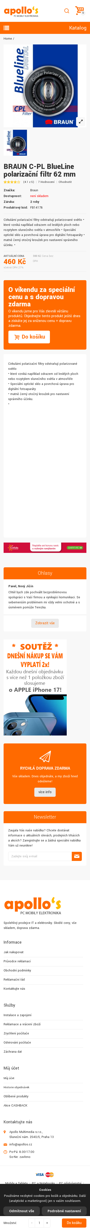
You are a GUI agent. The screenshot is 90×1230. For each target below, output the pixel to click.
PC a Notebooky (43, 1183)
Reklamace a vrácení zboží (22, 1024)
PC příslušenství (70, 1183)
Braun (34, 190)
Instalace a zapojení (17, 1015)
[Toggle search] (67, 11)
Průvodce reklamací (17, 961)
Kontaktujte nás (14, 989)
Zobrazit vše (45, 623)
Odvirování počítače (17, 1042)
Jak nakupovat (14, 952)
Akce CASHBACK (15, 1105)
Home (8, 39)
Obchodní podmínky (17, 970)
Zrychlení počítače (16, 1033)
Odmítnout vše (21, 1211)
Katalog (77, 27)
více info (45, 792)
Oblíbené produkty (16, 1096)
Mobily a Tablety (16, 1183)
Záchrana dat (13, 1052)
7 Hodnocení (46, 182)
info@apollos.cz (20, 1144)
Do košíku (74, 1222)
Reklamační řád (14, 979)
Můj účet (9, 1078)
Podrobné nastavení (64, 1211)
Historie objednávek (16, 1087)
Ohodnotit (65, 182)
